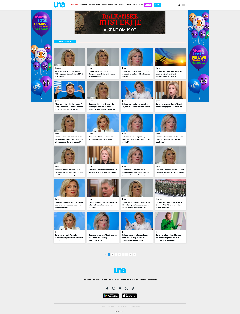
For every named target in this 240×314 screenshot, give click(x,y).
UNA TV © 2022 (119, 311)
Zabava (121, 5)
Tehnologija (113, 5)
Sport (104, 5)
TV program (138, 5)
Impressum (111, 306)
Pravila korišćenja (122, 306)
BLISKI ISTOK (74, 5)
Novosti (92, 5)
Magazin (129, 5)
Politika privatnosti (135, 306)
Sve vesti (83, 5)
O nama (102, 306)
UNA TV (157, 5)
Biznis (98, 5)
